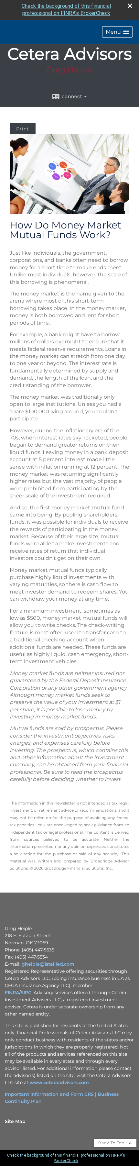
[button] (117, 32)
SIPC (26, 992)
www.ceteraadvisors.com (59, 1082)
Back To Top (112, 1142)
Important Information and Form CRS (49, 1094)
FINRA (12, 992)
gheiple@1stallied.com (48, 964)
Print (22, 129)
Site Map (15, 1121)
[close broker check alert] (130, 5)
